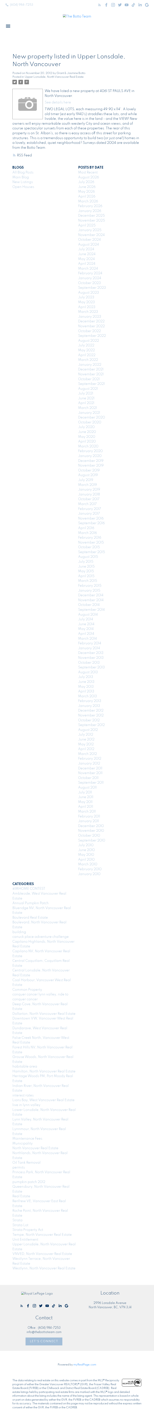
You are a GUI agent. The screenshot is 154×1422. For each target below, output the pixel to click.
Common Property (27, 989)
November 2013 (91, 658)
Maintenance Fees (27, 1138)
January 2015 (89, 590)
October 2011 (88, 778)
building (19, 932)
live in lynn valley (26, 1105)
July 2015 (85, 561)
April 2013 (86, 691)
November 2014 (91, 600)
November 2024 (91, 235)
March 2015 (87, 581)
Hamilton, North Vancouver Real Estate (43, 1071)
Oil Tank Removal (26, 1162)
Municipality (22, 1143)
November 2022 (91, 326)
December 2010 (91, 826)
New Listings (22, 182)
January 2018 (89, 494)
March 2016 (87, 533)
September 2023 (92, 288)
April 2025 (87, 225)
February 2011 (89, 816)
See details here (58, 102)
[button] (19, 5)
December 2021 (90, 369)
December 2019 (90, 461)
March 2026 (88, 201)
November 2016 (91, 518)
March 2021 (87, 408)
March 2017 (87, 504)
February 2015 (89, 585)
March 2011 (87, 811)
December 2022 (91, 321)
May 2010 (86, 855)
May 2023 (86, 302)
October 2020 (89, 422)
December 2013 (90, 653)
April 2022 (86, 355)
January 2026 (89, 211)
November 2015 (91, 542)
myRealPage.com (84, 1364)
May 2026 (86, 191)
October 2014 (89, 605)
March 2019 (87, 485)
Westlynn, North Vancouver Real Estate (43, 1268)
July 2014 (85, 619)
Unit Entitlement (25, 1239)
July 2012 (85, 734)
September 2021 (91, 384)
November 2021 (91, 374)
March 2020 (88, 446)
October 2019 (89, 470)
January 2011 (88, 821)
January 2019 (89, 489)
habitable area (24, 1066)
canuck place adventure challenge (40, 937)
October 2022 (89, 331)
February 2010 (90, 869)
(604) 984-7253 (21, 4)
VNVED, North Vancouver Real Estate (42, 1254)
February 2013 (89, 701)
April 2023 (86, 307)
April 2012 (86, 749)
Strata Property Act (27, 1230)
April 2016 (86, 528)
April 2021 (86, 403)
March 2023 (88, 312)
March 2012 (87, 754)
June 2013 (86, 682)
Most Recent (88, 172)
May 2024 (86, 259)
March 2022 (88, 360)
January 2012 (89, 763)
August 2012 (88, 730)
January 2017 (89, 513)
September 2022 (92, 336)
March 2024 (88, 268)
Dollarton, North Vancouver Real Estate (43, 1014)
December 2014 (90, 595)
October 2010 (89, 835)
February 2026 (90, 206)
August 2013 (88, 672)
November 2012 (91, 715)
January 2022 (89, 364)
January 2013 (89, 706)
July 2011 (85, 792)
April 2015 (86, 576)
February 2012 (89, 758)
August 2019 (88, 475)
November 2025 (91, 220)
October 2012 (89, 720)
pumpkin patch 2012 (28, 1182)
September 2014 (91, 609)
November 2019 (91, 465)
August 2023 (88, 292)
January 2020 (90, 456)
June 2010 (86, 850)
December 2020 (91, 417)
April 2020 (87, 441)
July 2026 (86, 182)
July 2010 (86, 845)
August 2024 (88, 244)
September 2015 (91, 552)
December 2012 (90, 710)
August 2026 (88, 177)
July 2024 (86, 249)
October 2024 (89, 239)
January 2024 (89, 278)
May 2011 (85, 802)
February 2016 (89, 537)
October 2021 (89, 379)
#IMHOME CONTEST (28, 888)
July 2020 (86, 427)
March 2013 (87, 696)
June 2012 (86, 739)
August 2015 (88, 557)
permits (18, 1167)
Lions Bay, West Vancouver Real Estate (43, 1100)
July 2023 (86, 297)
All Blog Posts (22, 172)
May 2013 (86, 686)
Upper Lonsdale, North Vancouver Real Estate (54, 77)
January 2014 (89, 648)
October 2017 (89, 499)
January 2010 (89, 874)
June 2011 (85, 797)
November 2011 (90, 773)
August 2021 (88, 389)
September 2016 (91, 523)
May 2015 (86, 571)
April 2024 (86, 263)
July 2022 (86, 345)
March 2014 (87, 638)
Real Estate (21, 1196)
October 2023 (89, 283)
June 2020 (87, 432)
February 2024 (90, 273)
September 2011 (91, 782)
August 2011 (87, 787)
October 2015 (89, 547)
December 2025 (91, 215)
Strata (17, 1220)
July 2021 (85, 393)
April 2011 (85, 806)
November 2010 (91, 830)
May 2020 (86, 437)
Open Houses (23, 187)
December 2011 (90, 768)
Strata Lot (20, 1225)
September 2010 (91, 840)
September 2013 (91, 667)
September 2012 (91, 725)
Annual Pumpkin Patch (30, 903)
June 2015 (86, 566)
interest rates (23, 1095)
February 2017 (89, 509)
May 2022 (86, 350)
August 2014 (88, 614)
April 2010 (86, 859)
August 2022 (88, 340)
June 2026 (87, 187)
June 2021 (86, 398)
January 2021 (89, 413)
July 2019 (85, 480)
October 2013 (89, 662)
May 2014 (86, 629)
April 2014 (86, 634)
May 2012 (86, 744)
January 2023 (89, 316)
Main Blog (20, 177)
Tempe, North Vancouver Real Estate (42, 1235)
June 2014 (86, 624)
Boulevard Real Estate (30, 917)
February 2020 (90, 451)
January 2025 (89, 230)
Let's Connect (44, 1341)
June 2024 (87, 254)
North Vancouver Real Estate (35, 1148)
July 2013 (85, 677)
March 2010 (87, 864)
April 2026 (86, 196)
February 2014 (89, 643)
